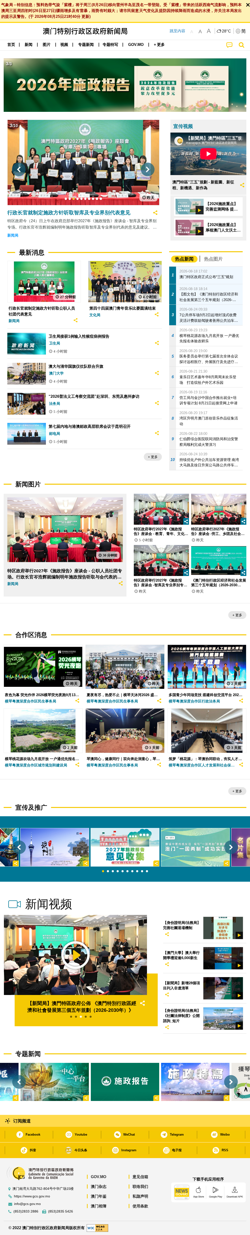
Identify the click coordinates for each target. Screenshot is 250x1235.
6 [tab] (127, 871)
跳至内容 (177, 31)
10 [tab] (147, 871)
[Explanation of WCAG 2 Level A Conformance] (97, 1228)
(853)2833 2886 (25, 1211)
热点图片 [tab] (213, 259)
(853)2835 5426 (60, 1211)
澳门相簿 (98, 1206)
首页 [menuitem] (11, 44)
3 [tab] (112, 871)
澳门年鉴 (98, 1196)
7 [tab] (132, 871)
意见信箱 (140, 1177)
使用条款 (140, 1206)
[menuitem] (28, 44)
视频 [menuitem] (64, 44)
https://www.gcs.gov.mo (32, 1196)
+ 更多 (153, 457)
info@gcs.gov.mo (27, 1204)
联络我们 (140, 1186)
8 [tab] (137, 871)
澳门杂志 (98, 1186)
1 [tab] (103, 871)
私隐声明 (140, 1196)
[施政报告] (125, 1082)
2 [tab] (107, 871)
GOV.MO (98, 1177)
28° (226, 31)
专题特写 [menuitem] (110, 44)
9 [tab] (142, 871)
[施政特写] (195, 1082)
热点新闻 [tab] (184, 259)
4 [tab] (117, 871)
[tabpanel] (125, 847)
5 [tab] (122, 871)
